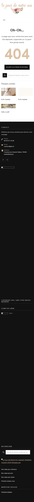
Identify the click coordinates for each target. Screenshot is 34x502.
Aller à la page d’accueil (17, 67)
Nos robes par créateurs (9, 469)
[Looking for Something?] (19, 75)
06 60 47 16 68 (9, 141)
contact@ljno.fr (9, 146)
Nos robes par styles (7, 477)
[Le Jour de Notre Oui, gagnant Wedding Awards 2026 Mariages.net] (17, 460)
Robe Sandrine (5, 99)
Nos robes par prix (7, 473)
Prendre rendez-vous (8, 481)
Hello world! (5, 112)
